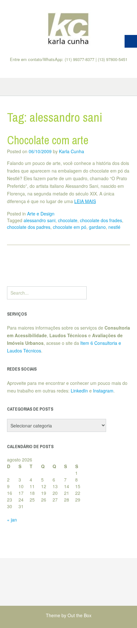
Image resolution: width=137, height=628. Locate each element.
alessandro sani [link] (39, 220)
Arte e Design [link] (40, 213)
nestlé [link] (114, 227)
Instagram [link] (103, 390)
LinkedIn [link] (79, 390)
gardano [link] (97, 227)
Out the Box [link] (79, 615)
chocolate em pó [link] (69, 227)
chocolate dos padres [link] (28, 227)
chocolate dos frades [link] (101, 220)
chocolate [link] (67, 220)
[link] (68, 28)
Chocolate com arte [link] (48, 140)
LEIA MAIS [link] (85, 201)
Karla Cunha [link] (71, 151)
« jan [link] (12, 519)
